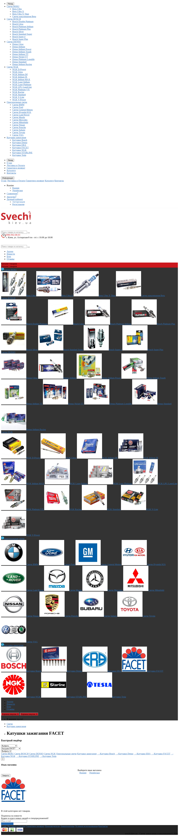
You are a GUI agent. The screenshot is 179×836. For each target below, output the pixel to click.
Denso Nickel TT (20, 57)
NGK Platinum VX (21, 89)
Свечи (10, 724)
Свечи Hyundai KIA (21, 112)
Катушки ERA (19, 145)
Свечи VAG (18, 135)
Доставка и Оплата (16, 165)
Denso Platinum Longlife (23, 59)
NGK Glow (17, 72)
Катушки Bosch (19, 140)
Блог (9, 256)
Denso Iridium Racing (22, 64)
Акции (10, 251)
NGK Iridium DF (20, 74)
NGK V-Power (19, 99)
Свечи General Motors (22, 110)
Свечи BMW (18, 105)
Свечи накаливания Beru (24, 16)
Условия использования (86, 826)
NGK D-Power (19, 69)
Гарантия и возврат (16, 168)
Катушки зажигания (16, 137)
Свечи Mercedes (19, 120)
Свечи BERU (13, 6)
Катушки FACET (20, 147)
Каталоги (11, 170)
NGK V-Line (18, 97)
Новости (11, 254)
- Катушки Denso (124, 753)
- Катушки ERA (142, 753)
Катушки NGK (19, 150)
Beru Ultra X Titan (20, 14)
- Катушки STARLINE (27, 756)
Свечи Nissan (18, 125)
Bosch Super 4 (18, 36)
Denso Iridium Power (21, 49)
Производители (52, 826)
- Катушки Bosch (106, 753)
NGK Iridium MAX (21, 79)
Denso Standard (19, 62)
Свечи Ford (17, 107)
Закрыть (5, 775)
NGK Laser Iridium (21, 82)
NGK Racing (18, 92)
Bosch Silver (18, 31)
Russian (15, 188)
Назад (10, 4)
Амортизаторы (67, 826)
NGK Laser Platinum (21, 84)
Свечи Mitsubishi (20, 122)
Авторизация (18, 202)
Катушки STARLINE (22, 152)
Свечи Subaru (18, 130)
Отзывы (10, 259)
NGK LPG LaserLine (22, 87)
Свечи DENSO (14, 41)
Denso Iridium (18, 47)
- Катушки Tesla (48, 756)
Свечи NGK (12, 67)
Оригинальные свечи (17, 102)
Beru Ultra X (18, 11)
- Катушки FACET (160, 753)
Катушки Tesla (19, 155)
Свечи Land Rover (21, 115)
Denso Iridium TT (20, 54)
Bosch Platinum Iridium (22, 26)
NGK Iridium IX (19, 77)
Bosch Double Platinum (22, 21)
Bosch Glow (17, 24)
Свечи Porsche (19, 127)
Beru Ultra (17, 9)
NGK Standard (19, 94)
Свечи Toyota (18, 132)
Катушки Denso (19, 142)
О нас (9, 163)
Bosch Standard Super (22, 34)
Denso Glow (18, 44)
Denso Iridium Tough (21, 52)
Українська (17, 190)
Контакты (11, 173)
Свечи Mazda (18, 117)
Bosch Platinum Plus (21, 29)
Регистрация (18, 204)
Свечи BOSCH (14, 19)
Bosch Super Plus (20, 39)
